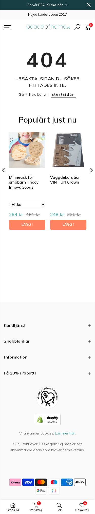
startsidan (63, 94)
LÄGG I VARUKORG (27, 226)
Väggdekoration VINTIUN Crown (65, 180)
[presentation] (3, 170)
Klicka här (55, 5)
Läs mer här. (65, 433)
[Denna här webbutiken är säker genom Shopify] (48, 419)
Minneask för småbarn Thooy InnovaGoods (24, 182)
